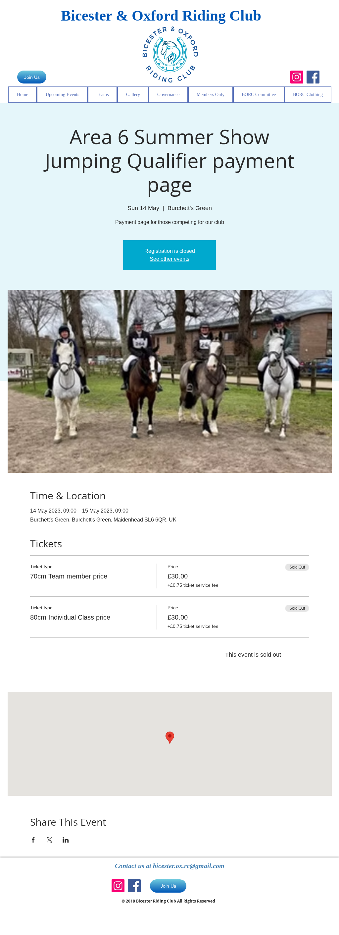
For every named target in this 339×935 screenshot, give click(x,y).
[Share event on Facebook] (33, 840)
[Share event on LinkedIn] (66, 840)
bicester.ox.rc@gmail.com (188, 865)
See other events (169, 259)
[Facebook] (313, 77)
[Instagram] (296, 77)
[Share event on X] (49, 840)
